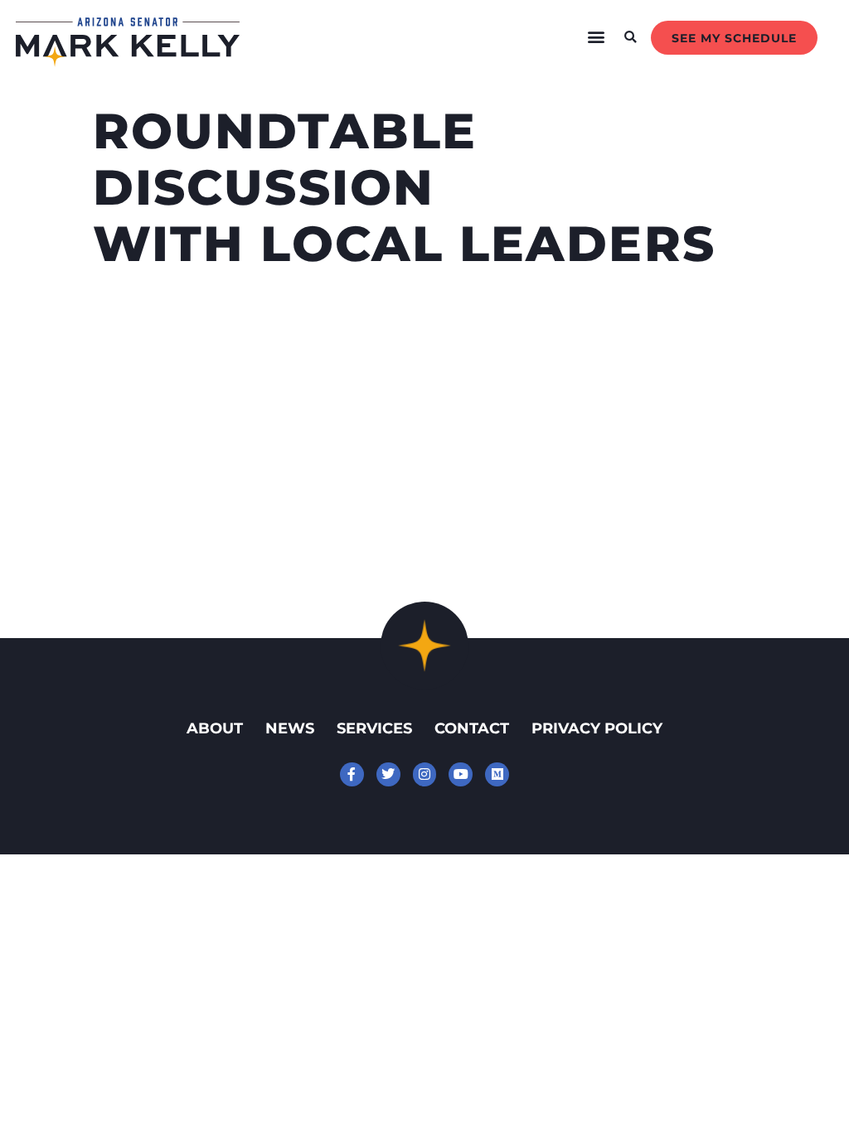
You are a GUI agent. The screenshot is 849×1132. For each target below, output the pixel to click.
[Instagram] (425, 774)
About (215, 728)
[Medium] (497, 774)
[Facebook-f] (352, 774)
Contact (471, 728)
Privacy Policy (596, 728)
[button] (596, 37)
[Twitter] (388, 774)
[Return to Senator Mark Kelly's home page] (128, 61)
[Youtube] (461, 774)
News (289, 728)
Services (374, 728)
